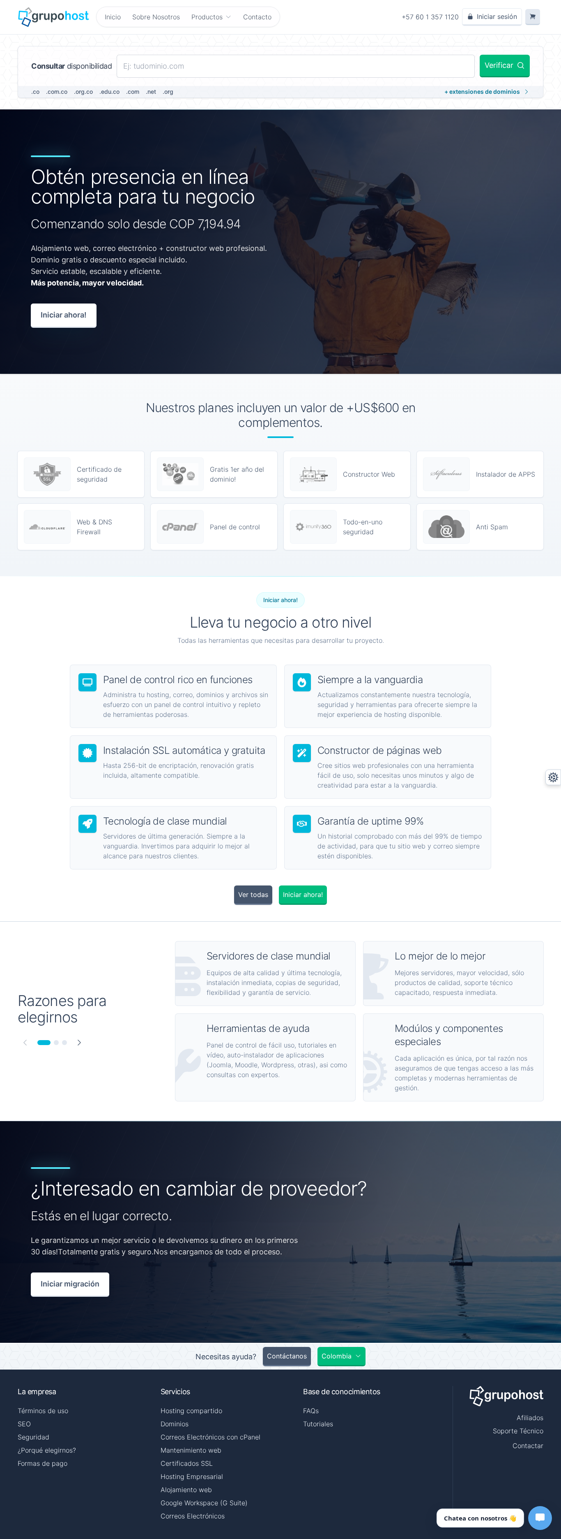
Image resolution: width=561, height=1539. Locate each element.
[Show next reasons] (79, 1042)
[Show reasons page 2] (56, 1042)
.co (35, 91)
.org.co (83, 91)
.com (132, 91)
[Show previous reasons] (25, 1042)
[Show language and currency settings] (553, 777)
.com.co (56, 91)
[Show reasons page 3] (64, 1042)
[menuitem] (211, 17)
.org (168, 91)
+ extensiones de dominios (482, 91)
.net (151, 91)
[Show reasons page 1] (44, 1042)
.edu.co (109, 91)
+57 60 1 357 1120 (430, 17)
